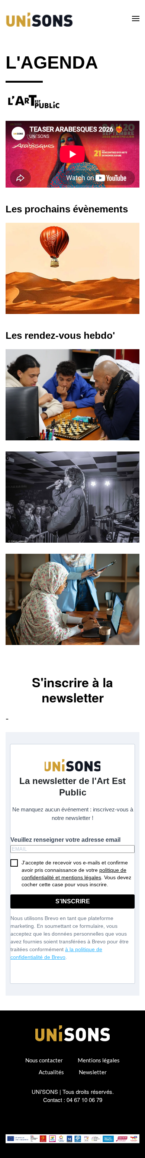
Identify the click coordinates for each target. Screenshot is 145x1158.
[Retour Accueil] (40, 18)
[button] (135, 18)
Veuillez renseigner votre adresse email (65, 840)
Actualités (51, 1072)
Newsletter (93, 1072)
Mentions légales (99, 1060)
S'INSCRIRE (72, 901)
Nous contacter (44, 1060)
